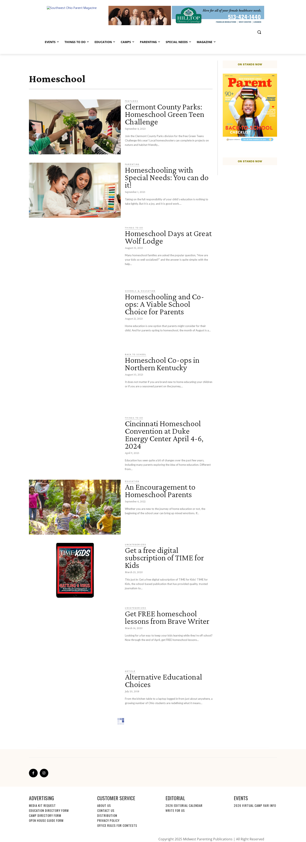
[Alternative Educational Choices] (75, 697)
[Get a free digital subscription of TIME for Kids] (75, 570)
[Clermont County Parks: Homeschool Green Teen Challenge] (75, 127)
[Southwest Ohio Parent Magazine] (75, 15)
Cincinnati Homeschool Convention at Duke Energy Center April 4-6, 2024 (164, 435)
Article (130, 671)
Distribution (107, 815)
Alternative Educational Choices (163, 680)
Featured (131, 101)
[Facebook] (33, 773)
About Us (104, 805)
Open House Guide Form (46, 820)
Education (132, 481)
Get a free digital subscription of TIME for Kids (164, 557)
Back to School (135, 354)
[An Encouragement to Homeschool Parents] (75, 507)
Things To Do (134, 228)
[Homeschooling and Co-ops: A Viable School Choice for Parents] (75, 316)
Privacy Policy (108, 820)
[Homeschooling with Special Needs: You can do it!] (75, 190)
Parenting (132, 164)
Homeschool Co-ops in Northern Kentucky (162, 363)
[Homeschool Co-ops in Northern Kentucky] (75, 380)
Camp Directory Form (45, 815)
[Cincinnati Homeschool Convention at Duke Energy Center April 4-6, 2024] (75, 443)
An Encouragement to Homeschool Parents (160, 490)
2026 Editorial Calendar (184, 805)
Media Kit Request (42, 805)
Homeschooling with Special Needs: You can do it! (167, 177)
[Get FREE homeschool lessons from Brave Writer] (75, 633)
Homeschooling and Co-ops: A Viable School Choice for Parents (164, 304)
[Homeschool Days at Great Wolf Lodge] (75, 253)
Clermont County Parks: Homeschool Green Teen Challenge (164, 114)
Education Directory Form (49, 810)
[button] (259, 32)
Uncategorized (135, 544)
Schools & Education (140, 291)
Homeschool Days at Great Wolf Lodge (168, 237)
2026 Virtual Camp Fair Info (255, 805)
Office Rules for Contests (117, 825)
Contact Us (105, 810)
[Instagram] (44, 773)
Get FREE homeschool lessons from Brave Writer (167, 617)
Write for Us (175, 810)
